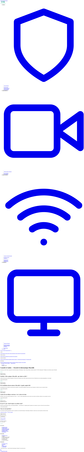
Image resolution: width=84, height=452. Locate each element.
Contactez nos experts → (3, 412)
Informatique (4, 262)
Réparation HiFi (6, 261)
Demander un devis (4, 443)
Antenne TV (5, 258)
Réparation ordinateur (9, 362)
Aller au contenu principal (4, 0)
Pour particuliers (6, 173)
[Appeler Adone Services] (0, 450)
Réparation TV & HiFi (5, 431)
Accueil (3, 364)
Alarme (3, 4)
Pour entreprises (15, 356)
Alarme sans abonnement (5, 428)
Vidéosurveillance (4, 90)
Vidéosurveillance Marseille (4, 356)
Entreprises (5, 346)
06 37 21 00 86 (3, 350)
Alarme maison (6, 87)
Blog (2, 445)
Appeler (2, 451)
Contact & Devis (8, 350)
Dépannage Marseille (3, 362)
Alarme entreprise (17, 353)
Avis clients (3, 363)
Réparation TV (6, 260)
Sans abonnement (6, 89)
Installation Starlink (6, 257)
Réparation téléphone (7, 345)
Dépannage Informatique (5, 429)
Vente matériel (6, 348)
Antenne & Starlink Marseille (4, 359)
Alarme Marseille (2, 353)
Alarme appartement (6, 88)
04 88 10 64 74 (3, 419)
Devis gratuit (5, 451)
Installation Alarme (4, 427)
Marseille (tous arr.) (4, 435)
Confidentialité (4, 446)
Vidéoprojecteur (20, 359)
